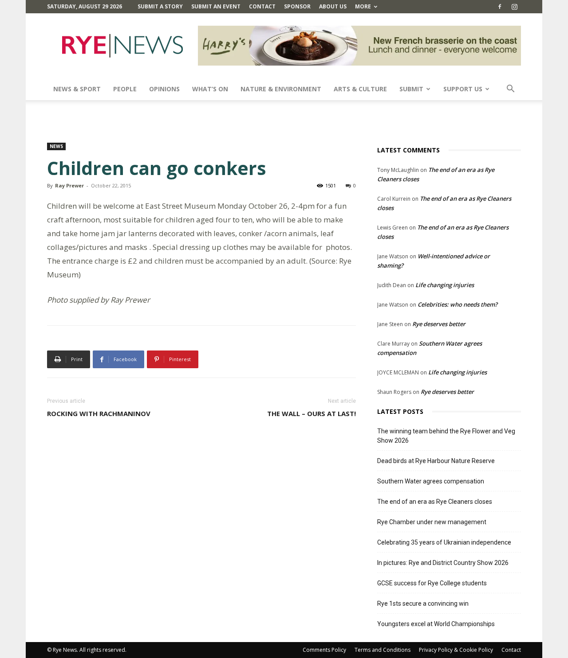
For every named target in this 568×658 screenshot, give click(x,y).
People (125, 89)
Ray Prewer (69, 185)
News (56, 146)
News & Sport (77, 89)
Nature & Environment (281, 89)
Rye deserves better (438, 324)
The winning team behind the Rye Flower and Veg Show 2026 (446, 436)
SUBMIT (411, 89)
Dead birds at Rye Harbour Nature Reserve (436, 460)
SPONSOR (297, 6)
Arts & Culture (360, 89)
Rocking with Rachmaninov (98, 413)
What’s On (210, 89)
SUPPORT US (462, 89)
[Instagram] (514, 6)
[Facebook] (499, 6)
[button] (510, 90)
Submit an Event (216, 6)
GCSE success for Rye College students (432, 583)
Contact (262, 6)
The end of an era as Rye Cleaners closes (434, 501)
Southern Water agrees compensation (430, 481)
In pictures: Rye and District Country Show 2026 (443, 562)
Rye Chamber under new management (431, 522)
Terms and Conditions (382, 650)
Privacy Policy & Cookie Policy (456, 650)
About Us (333, 6)
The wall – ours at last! (311, 413)
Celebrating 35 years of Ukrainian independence (444, 542)
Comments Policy (324, 650)
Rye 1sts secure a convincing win (423, 603)
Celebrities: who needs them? (457, 304)
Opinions (164, 89)
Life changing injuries (444, 285)
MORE (363, 6)
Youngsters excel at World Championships (436, 623)
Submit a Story (160, 6)
